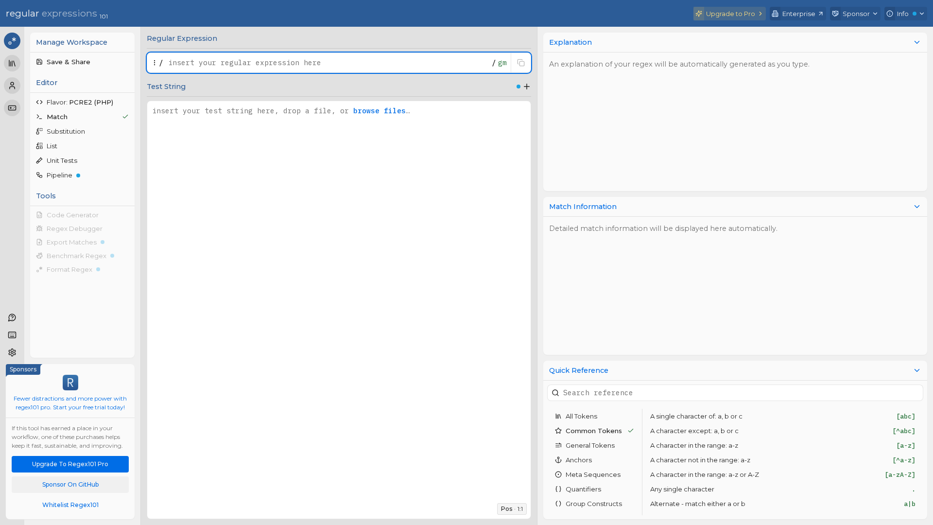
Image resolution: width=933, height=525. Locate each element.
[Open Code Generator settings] (127, 215)
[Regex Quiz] (12, 108)
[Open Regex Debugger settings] (127, 228)
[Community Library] (12, 63)
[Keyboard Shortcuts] (12, 335)
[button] (82, 61)
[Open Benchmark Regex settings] (127, 256)
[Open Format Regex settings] (127, 269)
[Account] (12, 85)
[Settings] (12, 352)
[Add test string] (526, 86)
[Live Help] (12, 317)
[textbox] (327, 63)
